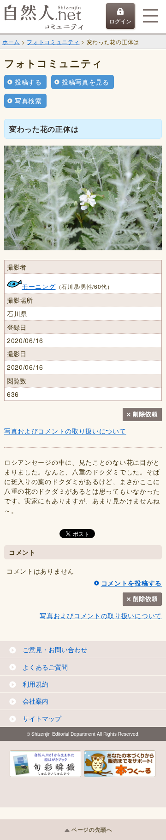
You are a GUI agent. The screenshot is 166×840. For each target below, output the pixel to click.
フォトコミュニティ (53, 41)
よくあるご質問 (45, 666)
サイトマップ (42, 718)
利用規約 (35, 683)
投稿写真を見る (85, 81)
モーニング (39, 286)
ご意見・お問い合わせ (55, 649)
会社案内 (35, 700)
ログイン (120, 21)
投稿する (28, 81)
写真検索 (28, 100)
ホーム (11, 41)
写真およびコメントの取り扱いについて (65, 430)
